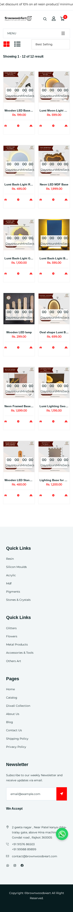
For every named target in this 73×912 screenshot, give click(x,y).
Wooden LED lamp (19, 332)
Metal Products (17, 644)
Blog (9, 722)
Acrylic (11, 575)
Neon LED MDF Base (54, 184)
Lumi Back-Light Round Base (24, 184)
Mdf (9, 583)
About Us (12, 714)
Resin (10, 559)
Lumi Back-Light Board (56, 258)
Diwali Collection (18, 706)
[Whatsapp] (7, 865)
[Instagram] (14, 865)
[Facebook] (22, 865)
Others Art (13, 661)
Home (10, 689)
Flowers (11, 636)
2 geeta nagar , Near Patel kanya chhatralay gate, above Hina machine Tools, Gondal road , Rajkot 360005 (39, 832)
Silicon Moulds (16, 567)
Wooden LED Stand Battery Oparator (29, 480)
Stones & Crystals (18, 600)
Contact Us (14, 730)
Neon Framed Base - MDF (22, 406)
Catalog (11, 697)
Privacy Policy (16, 747)
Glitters (11, 628)
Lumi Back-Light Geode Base (24, 258)
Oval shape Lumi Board (56, 332)
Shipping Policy (17, 738)
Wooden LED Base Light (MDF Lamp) (30, 110)
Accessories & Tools (19, 652)
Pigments (13, 591)
